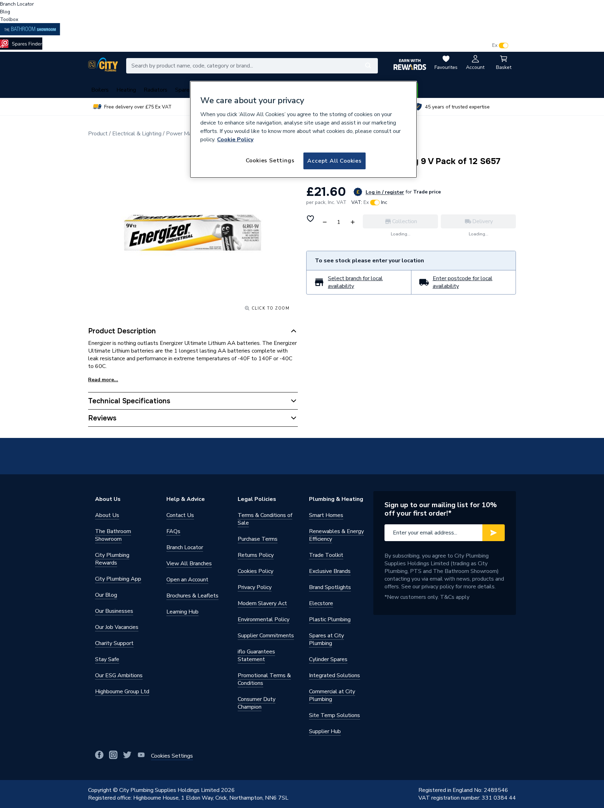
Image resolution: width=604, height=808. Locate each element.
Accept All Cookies (334, 161)
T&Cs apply (454, 597)
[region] (303, 129)
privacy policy (438, 586)
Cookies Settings (270, 160)
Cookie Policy (235, 139)
